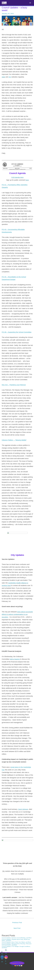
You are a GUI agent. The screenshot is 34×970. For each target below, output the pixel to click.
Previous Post (17, 922)
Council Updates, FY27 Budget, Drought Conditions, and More (16, 947)
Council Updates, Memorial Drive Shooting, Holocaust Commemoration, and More (16, 944)
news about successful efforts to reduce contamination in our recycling (17, 614)
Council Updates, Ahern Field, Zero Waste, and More (16, 942)
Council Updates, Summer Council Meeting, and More (16, 938)
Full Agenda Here (17, 177)
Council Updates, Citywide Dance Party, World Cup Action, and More (16, 940)
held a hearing (15, 659)
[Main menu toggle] (30, 3)
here (27, 180)
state (3, 77)
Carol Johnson (23, 809)
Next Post (17, 928)
